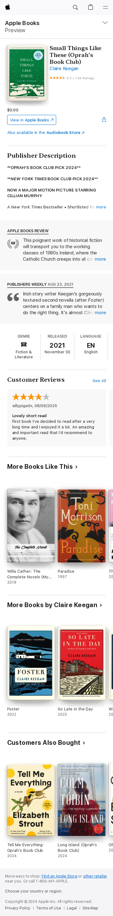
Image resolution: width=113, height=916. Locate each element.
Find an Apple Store (60, 876)
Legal (72, 908)
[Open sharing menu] (104, 120)
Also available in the (44, 132)
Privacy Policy (17, 908)
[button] (75, 7)
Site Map (90, 908)
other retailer (95, 876)
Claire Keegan (64, 68)
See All (99, 380)
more (101, 207)
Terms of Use (48, 908)
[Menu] (105, 7)
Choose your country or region (33, 891)
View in (29, 120)
